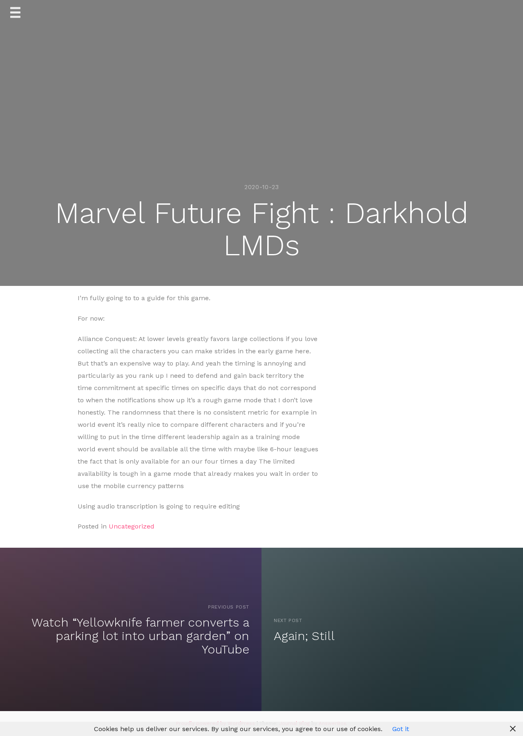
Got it (400, 729)
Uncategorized (131, 526)
